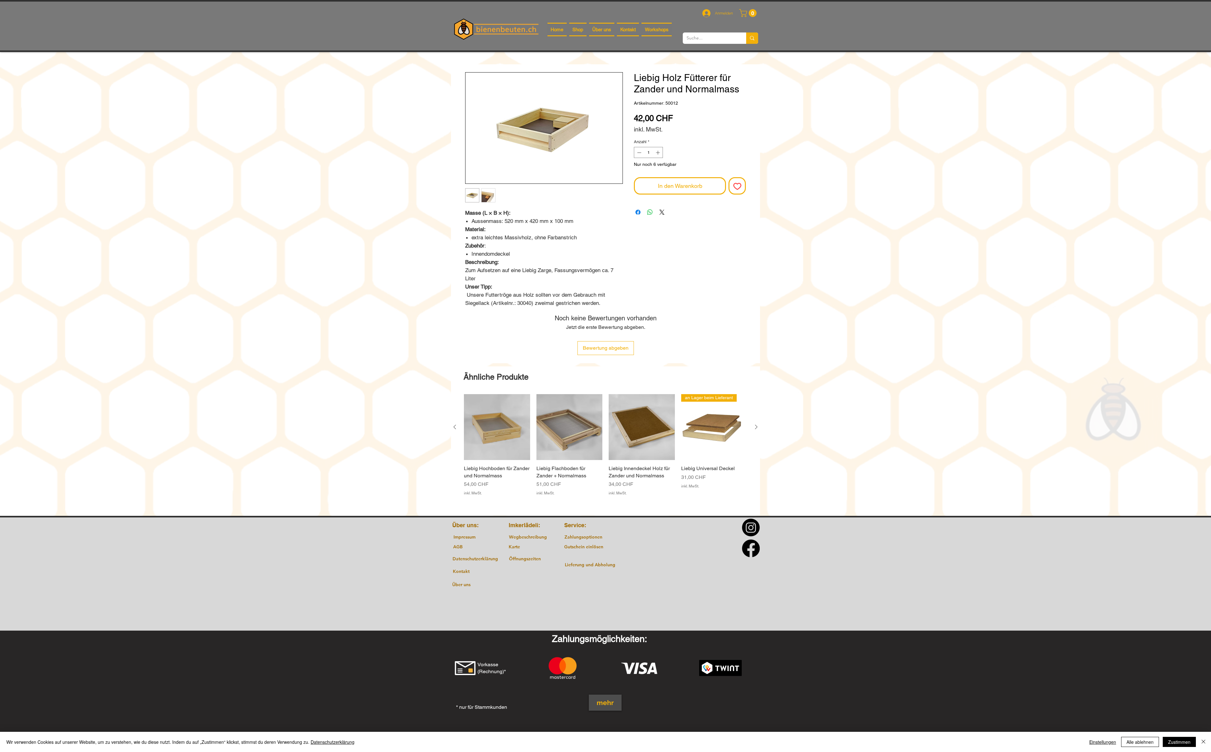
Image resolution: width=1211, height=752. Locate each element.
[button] (748, 13)
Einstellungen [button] (1102, 742)
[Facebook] (751, 548)
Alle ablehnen (1140, 742)
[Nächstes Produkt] (756, 427)
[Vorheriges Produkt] (455, 427)
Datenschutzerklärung (332, 742)
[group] (605, 452)
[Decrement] (638, 152)
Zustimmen (1179, 742)
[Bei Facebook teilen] (638, 212)
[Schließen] (1203, 742)
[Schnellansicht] (497, 427)
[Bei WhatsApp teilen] (650, 212)
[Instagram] (751, 527)
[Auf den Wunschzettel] (737, 186)
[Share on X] (662, 212)
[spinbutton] (648, 152)
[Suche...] (752, 38)
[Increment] (658, 152)
